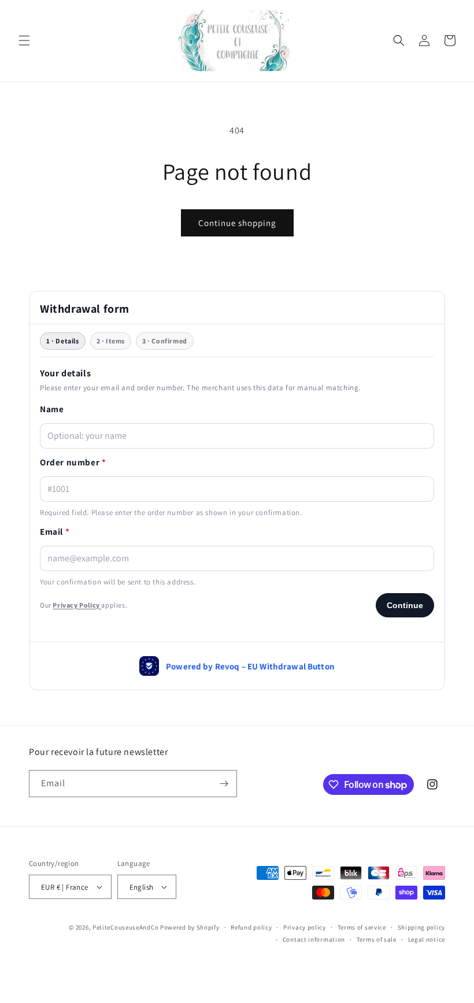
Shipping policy (422, 927)
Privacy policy (304, 927)
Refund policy (251, 927)
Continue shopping (237, 222)
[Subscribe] (223, 783)
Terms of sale (377, 939)
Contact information (314, 939)
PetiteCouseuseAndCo (125, 927)
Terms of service (362, 927)
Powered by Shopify (190, 927)
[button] (24, 40)
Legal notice (426, 939)
